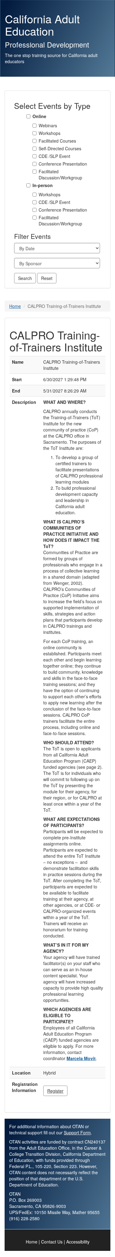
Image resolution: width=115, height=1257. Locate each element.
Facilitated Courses (57, 141)
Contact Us (52, 1242)
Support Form (77, 1132)
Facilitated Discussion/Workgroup (60, 174)
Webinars (48, 125)
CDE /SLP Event (54, 156)
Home (15, 306)
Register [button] (55, 1091)
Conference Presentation (63, 164)
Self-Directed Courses (60, 148)
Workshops (49, 133)
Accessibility (78, 1242)
